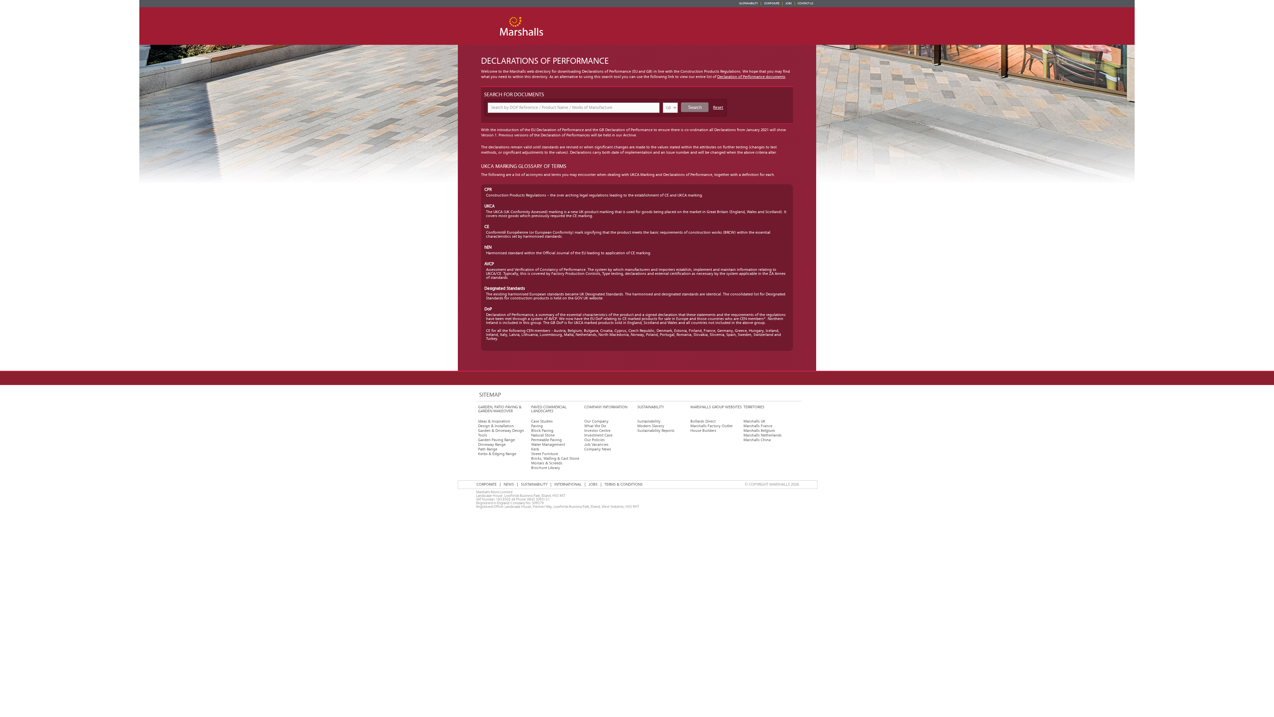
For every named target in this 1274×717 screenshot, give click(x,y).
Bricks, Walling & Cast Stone (555, 458)
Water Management (548, 444)
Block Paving (542, 431)
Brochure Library (545, 468)
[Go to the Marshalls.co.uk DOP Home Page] (522, 18)
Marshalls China (757, 440)
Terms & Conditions (623, 484)
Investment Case (598, 435)
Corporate (771, 3)
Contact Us (805, 3)
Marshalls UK (754, 421)
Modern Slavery (650, 426)
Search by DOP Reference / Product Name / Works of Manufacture (551, 108)
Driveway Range (492, 444)
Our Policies (594, 440)
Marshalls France (757, 426)
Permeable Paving (546, 440)
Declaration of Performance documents (751, 77)
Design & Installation (496, 426)
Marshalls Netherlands (762, 435)
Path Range (487, 449)
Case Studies (542, 421)
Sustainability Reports (655, 431)
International (568, 484)
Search (695, 107)
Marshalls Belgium (759, 431)
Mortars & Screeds (546, 463)
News (509, 484)
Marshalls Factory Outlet (711, 426)
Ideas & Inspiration (494, 421)
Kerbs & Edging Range (497, 454)
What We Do (595, 426)
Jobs (788, 3)
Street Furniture (544, 454)
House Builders (703, 431)
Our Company (596, 421)
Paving (537, 426)
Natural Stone (543, 435)
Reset (718, 107)
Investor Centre (597, 431)
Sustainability (748, 3)
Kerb (535, 449)
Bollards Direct (703, 421)
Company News (597, 449)
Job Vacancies (596, 444)
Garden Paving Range (496, 440)
